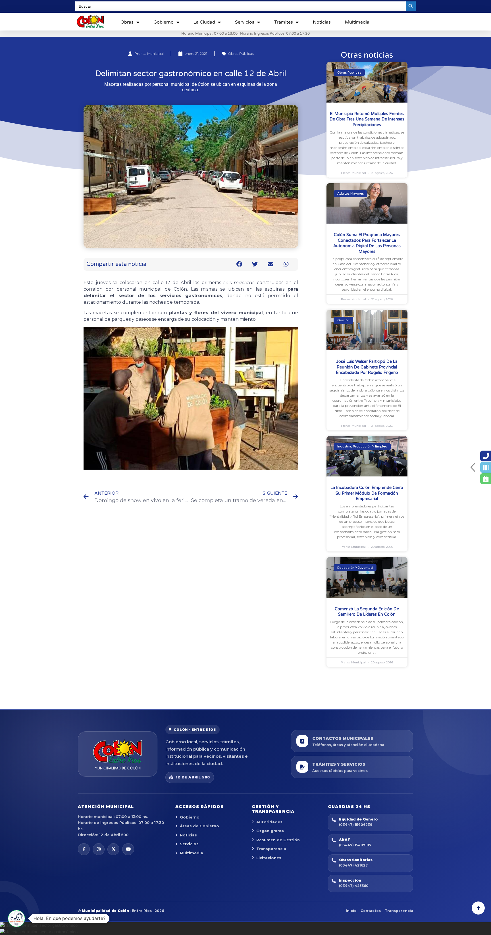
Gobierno (163, 22)
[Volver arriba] (478, 908)
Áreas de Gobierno (199, 826)
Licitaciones (268, 857)
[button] (239, 264)
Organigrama (270, 830)
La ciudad (204, 22)
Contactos (371, 911)
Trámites (283, 22)
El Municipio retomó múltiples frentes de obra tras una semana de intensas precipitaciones (367, 119)
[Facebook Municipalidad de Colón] (84, 849)
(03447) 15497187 (355, 845)
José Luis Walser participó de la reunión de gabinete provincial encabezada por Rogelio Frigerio (367, 367)
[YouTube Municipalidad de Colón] (128, 849)
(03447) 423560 (354, 886)
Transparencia (271, 848)
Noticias (322, 22)
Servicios (244, 22)
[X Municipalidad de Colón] (113, 849)
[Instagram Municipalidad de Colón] (99, 849)
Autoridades (269, 822)
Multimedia (357, 22)
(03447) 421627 (353, 865)
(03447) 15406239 (355, 824)
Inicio (351, 911)
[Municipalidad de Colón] (117, 754)
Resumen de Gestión (278, 840)
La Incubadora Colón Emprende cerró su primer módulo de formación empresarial (366, 493)
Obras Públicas (241, 53)
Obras (127, 22)
